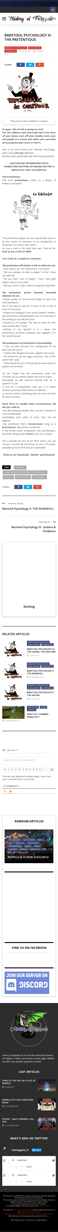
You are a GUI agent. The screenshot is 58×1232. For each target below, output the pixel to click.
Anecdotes (33, 707)
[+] (40, 769)
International (15, 846)
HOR (10, 843)
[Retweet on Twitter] (17, 1167)
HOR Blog (20, 843)
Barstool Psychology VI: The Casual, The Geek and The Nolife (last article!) (41, 652)
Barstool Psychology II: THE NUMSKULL (28, 508)
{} (37, 769)
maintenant (22, 1160)
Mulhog (26, 51)
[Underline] (12, 769)
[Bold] (5, 769)
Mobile (28, 846)
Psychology (39, 477)
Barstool (20, 467)
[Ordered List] (19, 769)
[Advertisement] (29, 905)
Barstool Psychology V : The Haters (41, 693)
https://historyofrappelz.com (22, 1210)
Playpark (13, 849)
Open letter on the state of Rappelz (18, 1082)
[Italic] (8, 769)
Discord (49, 454)
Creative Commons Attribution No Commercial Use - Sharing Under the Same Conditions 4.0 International (29, 1213)
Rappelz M (34, 849)
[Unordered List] (23, 769)
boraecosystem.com (44, 1206)
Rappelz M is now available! (28, 857)
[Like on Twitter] (23, 1167)
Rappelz (31, 710)
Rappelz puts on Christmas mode (17, 1101)
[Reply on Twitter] (11, 1167)
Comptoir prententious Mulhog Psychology (25, 472)
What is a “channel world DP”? (38, 715)
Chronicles (11, 51)
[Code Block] (30, 769)
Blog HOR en (34, 48)
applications (14, 840)
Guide (43, 707)
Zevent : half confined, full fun (18, 1120)
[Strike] (16, 769)
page (47, 1216)
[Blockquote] (26, 769)
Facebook (23, 454)
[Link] (33, 769)
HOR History (33, 843)
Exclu (40, 840)
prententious (23, 477)
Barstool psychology (16, 48)
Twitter (34, 454)
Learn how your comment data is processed (26, 778)
